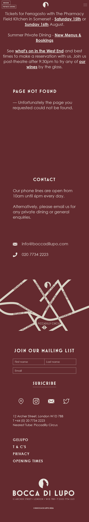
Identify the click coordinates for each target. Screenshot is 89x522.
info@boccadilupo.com (45, 243)
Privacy (21, 454)
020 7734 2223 (35, 254)
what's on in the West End (39, 50)
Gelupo (20, 439)
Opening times (28, 461)
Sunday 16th (37, 24)
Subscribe (44, 383)
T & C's (19, 447)
